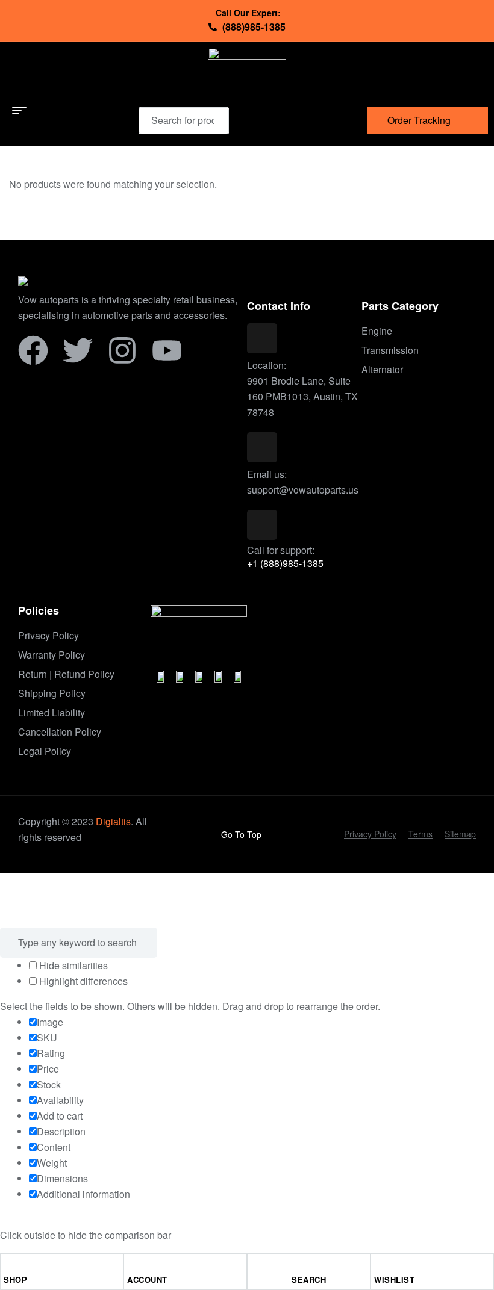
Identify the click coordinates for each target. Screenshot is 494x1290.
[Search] (212, 120)
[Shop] (9, 1266)
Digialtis (113, 821)
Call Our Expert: (248, 13)
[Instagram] (122, 350)
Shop (15, 1279)
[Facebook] (33, 350)
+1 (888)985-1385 (285, 563)
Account (147, 1279)
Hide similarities (72, 965)
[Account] (132, 1266)
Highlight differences (82, 981)
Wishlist (394, 1279)
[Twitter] (78, 350)
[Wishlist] (379, 1266)
